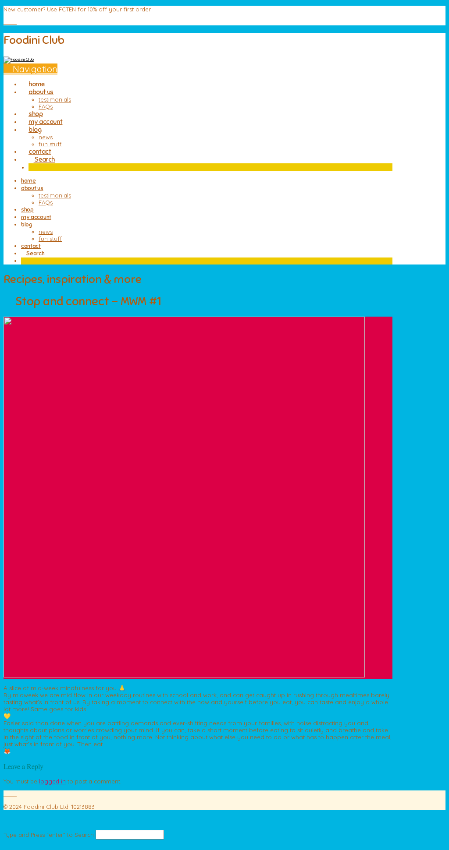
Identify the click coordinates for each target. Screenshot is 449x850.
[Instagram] (14, 21)
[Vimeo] (10, 21)
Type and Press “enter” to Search (49, 834)
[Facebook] (6, 21)
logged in (52, 781)
